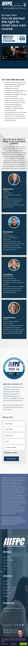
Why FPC (5, 563)
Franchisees (6, 557)
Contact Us (6, 590)
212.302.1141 (18, 6)
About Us (6, 581)
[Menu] (24, 3)
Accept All (23, 643)
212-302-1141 (7, 611)
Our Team (6, 584)
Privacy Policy (7, 593)
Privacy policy (4, 643)
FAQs (4, 569)
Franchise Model (8, 560)
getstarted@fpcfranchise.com (14, 8)
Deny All (13, 643)
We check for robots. (10, 452)
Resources (6, 587)
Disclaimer (6, 596)
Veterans (5, 566)
